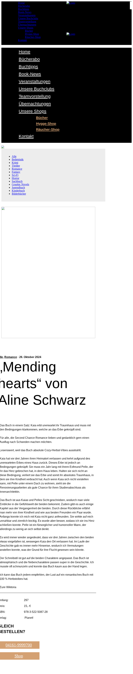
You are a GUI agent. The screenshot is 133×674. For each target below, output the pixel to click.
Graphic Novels (20, 184)
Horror (15, 178)
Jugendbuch (18, 187)
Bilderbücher (19, 193)
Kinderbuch (18, 190)
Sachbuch (17, 181)
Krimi (15, 162)
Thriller (16, 165)
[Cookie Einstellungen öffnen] (7, 669)
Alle (14, 156)
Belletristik (18, 159)
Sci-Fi (15, 175)
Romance (17, 168)
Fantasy (16, 171)
